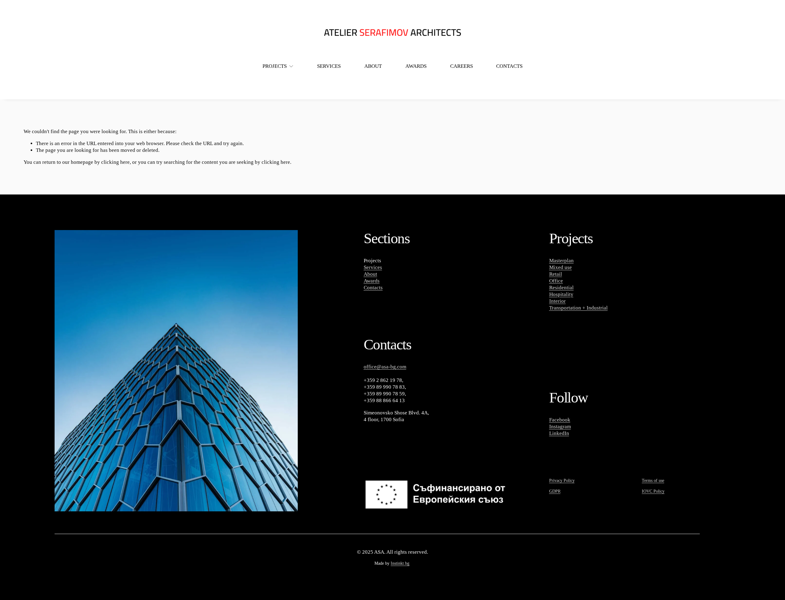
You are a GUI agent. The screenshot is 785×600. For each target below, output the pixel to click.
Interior (557, 301)
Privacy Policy (562, 480)
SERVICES (329, 66)
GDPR (555, 491)
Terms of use (653, 480)
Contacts (373, 287)
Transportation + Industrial (578, 308)
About (370, 274)
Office (556, 281)
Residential (561, 287)
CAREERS (461, 66)
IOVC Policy (653, 491)
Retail (555, 274)
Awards (372, 281)
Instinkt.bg (400, 563)
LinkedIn (559, 433)
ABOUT (373, 66)
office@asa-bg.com (385, 367)
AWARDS (416, 66)
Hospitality (561, 294)
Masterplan (561, 260)
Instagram (560, 426)
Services (373, 267)
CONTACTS (509, 66)
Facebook (559, 420)
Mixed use (560, 267)
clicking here (115, 162)
